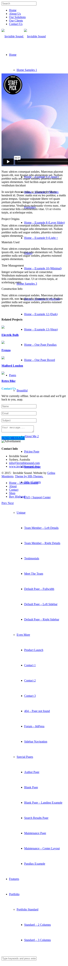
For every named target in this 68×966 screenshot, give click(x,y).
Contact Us (15, 24)
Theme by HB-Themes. (29, 476)
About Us (15, 13)
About (13, 486)
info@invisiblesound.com (24, 463)
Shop (12, 493)
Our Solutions (17, 17)
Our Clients (16, 20)
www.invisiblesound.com (24, 466)
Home (12, 10)
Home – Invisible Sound (23, 482)
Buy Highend (17, 496)
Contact (13, 489)
